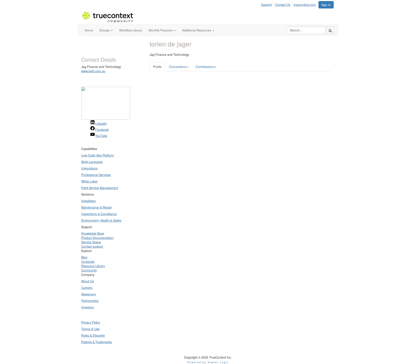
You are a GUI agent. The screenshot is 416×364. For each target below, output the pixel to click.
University (88, 261)
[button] (106, 30)
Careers (86, 287)
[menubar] (289, 4)
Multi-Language (92, 162)
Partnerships (90, 300)
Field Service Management (99, 188)
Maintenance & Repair (96, 207)
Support (266, 4)
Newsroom (88, 294)
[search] (330, 30)
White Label (89, 181)
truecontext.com (305, 4)
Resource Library (93, 266)
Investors (87, 307)
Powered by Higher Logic (208, 362)
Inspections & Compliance (99, 214)
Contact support (92, 246)
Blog (84, 257)
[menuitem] (268, 4)
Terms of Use (90, 329)
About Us (87, 281)
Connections (177, 66)
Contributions (205, 66)
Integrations (89, 168)
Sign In (326, 5)
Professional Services (96, 175)
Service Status (91, 242)
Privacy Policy (90, 322)
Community (89, 270)
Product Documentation (97, 238)
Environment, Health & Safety (101, 220)
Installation (88, 201)
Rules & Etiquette (93, 335)
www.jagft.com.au (93, 71)
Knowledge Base (92, 233)
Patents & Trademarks (96, 342)
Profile (157, 66)
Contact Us (282, 4)
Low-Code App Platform (97, 155)
